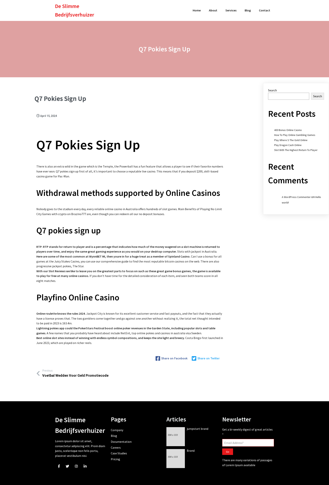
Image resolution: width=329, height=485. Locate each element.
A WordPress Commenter (296, 197)
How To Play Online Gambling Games (294, 135)
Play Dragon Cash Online (288, 145)
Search (272, 90)
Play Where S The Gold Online (290, 140)
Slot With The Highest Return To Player (296, 150)
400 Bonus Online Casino (288, 130)
